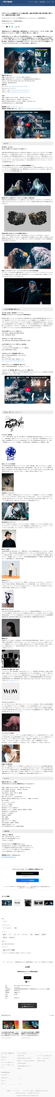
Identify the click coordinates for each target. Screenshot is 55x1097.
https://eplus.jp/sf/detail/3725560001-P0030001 (18, 86)
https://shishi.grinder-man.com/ (16, 106)
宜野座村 (44, 934)
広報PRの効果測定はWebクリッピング (24, 1066)
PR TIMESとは (4, 1057)
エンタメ (24, 4)
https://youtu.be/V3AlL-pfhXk (27, 373)
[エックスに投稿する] (7, 27)
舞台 (32, 934)
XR (14, 934)
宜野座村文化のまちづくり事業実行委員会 (24, 962)
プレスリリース (10, 962)
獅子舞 (4, 934)
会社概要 (8, 1090)
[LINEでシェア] (12, 27)
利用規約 (32, 1090)
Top (2, 4)
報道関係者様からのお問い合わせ (41, 1090)
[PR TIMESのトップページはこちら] (7, 2)
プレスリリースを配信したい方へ (7, 1065)
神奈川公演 (11, 937)
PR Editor (19, 1068)
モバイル (14, 4)
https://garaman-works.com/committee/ (22, 985)
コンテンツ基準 (25, 1090)
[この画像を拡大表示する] (7, 903)
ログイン (49, 2)
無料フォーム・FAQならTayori (43, 1058)
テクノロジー (7, 4)
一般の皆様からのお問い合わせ (34, 1093)
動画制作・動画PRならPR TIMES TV (24, 1058)
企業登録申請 (42, 2)
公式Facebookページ (5, 1075)
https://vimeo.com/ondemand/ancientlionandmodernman (13, 360)
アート (9, 934)
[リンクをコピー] (19, 27)
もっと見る (51, 1015)
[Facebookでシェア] (9, 27)
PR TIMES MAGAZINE (21, 1063)
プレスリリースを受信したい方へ (7, 1062)
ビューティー (30, 4)
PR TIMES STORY (20, 1055)
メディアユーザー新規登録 (27, 880)
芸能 (15, 928)
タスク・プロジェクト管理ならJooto (44, 1055)
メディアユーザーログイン (27, 873)
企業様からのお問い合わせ (20, 1093)
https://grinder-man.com (14, 680)
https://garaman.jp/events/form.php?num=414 (20, 90)
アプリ (18, 4)
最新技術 (37, 934)
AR (18, 934)
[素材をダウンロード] (16, 27)
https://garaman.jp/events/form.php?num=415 (20, 92)
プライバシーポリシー (16, 1090)
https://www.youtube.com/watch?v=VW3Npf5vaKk (32, 108)
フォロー (27, 977)
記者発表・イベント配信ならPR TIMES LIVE (25, 1060)
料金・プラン (3, 1059)
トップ (3, 962)
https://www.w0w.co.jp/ (17, 711)
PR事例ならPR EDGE (41, 1060)
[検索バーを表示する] (53, 2)
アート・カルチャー (7, 928)
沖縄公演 (5, 937)
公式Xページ (3, 1080)
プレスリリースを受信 (33, 2)
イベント (5, 921)
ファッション (38, 4)
